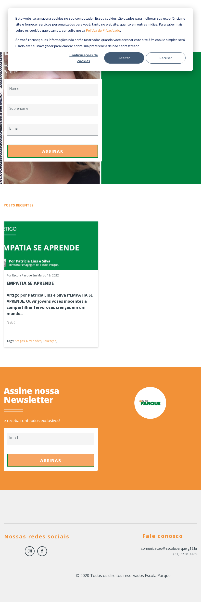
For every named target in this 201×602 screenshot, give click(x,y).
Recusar (165, 58)
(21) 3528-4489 (185, 553)
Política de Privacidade (103, 30)
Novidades (33, 341)
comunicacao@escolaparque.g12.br (169, 548)
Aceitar (124, 58)
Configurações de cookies (83, 58)
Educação (49, 341)
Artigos (20, 341)
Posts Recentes (18, 205)
